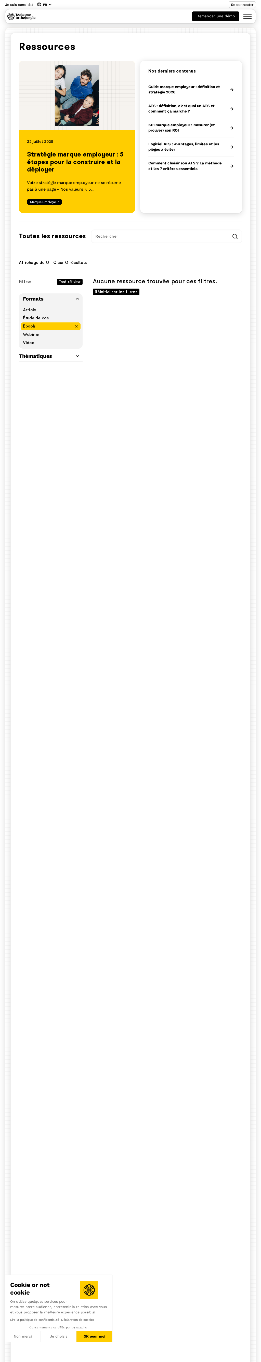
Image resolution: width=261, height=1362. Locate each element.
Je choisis (58, 1336)
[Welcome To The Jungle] (21, 16)
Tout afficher (70, 282)
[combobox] (166, 236)
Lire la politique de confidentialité (34, 1320)
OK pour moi (94, 1336)
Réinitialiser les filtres (116, 292)
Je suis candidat (19, 5)
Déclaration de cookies (77, 1320)
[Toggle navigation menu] (247, 16)
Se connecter (242, 5)
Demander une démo (216, 16)
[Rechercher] (235, 236)
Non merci (23, 1336)
